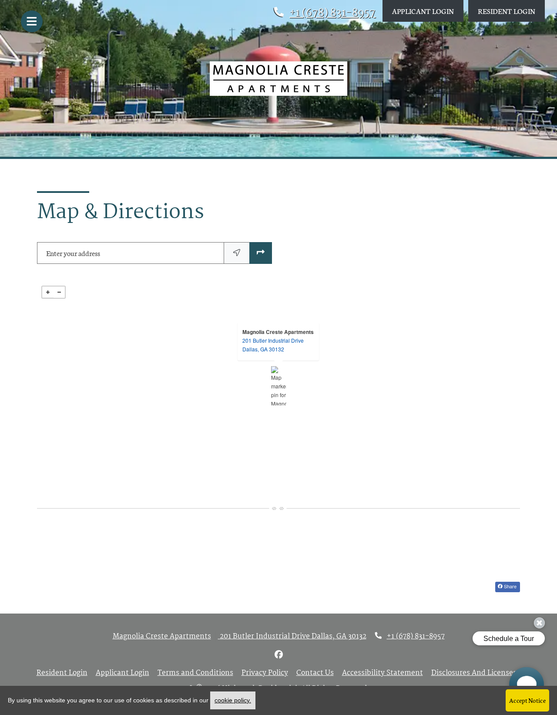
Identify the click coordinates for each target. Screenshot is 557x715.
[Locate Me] (237, 253)
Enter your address (73, 253)
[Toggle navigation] (32, 21)
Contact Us (315, 673)
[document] (278, 385)
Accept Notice (527, 700)
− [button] (59, 292)
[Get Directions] (260, 253)
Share (510, 586)
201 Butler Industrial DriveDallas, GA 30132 (273, 345)
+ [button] (48, 292)
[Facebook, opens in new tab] (278, 655)
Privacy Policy (265, 673)
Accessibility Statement (382, 673)
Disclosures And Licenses (474, 673)
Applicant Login (427, 10)
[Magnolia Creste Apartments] (278, 385)
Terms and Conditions (195, 673)
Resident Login (511, 10)
